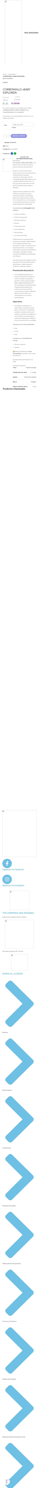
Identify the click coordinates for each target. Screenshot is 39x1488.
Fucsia (31, 367)
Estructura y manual (30, 377)
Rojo (35, 367)
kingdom (5, 82)
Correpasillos (12, 74)
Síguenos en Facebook (13, 869)
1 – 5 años (33, 372)
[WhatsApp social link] (15, 153)
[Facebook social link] (12, 153)
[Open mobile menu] (2, 33)
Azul (27, 367)
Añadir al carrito (19, 136)
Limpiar (14, 127)
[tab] (24, 157)
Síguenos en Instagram (13, 885)
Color (5, 125)
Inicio (4, 74)
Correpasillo (28, 208)
